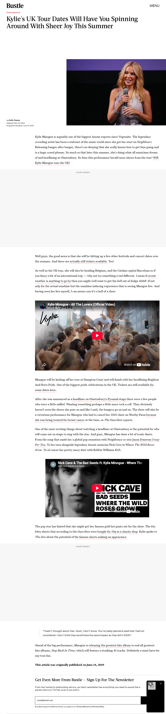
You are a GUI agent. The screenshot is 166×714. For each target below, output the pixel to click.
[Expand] (150, 683)
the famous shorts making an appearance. (100, 537)
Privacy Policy (98, 707)
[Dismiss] (160, 683)
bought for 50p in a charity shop (117, 531)
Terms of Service (83, 707)
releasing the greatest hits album (110, 645)
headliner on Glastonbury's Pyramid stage (99, 399)
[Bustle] (15, 5)
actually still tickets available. (89, 261)
